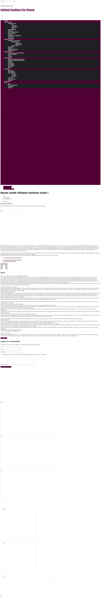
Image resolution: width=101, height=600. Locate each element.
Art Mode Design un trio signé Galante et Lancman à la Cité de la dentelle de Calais (19, 469)
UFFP (5, 82)
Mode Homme (15, 45)
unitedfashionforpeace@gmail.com (11, 389)
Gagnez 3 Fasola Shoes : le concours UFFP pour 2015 (15, 593)
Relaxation (14, 27)
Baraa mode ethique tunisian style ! (14, 257)
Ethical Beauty (8, 22)
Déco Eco (14, 75)
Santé (13, 28)
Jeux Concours (12, 79)
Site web (2, 352)
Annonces (10, 77)
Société (10, 61)
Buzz (9, 67)
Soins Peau (11, 36)
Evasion (14, 76)
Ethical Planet (8, 58)
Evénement (11, 62)
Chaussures (18, 43)
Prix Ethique (11, 64)
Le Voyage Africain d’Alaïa (7, 434)
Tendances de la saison (14, 40)
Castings (10, 80)
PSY (13, 24)
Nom (2, 347)
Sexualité (14, 25)
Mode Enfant (15, 41)
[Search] (14, 1)
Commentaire (4, 364)
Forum (9, 55)
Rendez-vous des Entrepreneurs (16, 60)
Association (7, 81)
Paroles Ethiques (12, 54)
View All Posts (4, 338)
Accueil (6, 20)
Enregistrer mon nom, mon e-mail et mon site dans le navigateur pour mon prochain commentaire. (24, 354)
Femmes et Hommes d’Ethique (16, 53)
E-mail (2, 349)
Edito (9, 83)
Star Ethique (11, 65)
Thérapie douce (12, 29)
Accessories (11, 46)
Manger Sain (11, 38)
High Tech (10, 70)
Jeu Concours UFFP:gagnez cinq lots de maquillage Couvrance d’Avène (19, 541)
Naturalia (10, 66)
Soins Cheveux (11, 33)
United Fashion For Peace (17, 9)
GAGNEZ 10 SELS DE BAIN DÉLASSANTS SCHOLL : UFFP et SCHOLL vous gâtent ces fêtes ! (24, 576)
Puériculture (18, 44)
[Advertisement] (50, 175)
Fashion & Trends (8, 39)
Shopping (10, 34)
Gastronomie (11, 71)
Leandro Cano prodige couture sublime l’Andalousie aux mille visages (16, 503)
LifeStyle (6, 69)
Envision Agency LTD (34, 598)
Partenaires (11, 86)
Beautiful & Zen (12, 23)
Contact (10, 87)
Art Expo (14, 74)
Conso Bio (10, 30)
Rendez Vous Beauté (13, 32)
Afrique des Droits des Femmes (16, 59)
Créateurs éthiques (13, 49)
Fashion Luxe (11, 50)
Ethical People (8, 51)
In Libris (10, 56)
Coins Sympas (11, 72)
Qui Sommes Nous (12, 85)
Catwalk (10, 48)
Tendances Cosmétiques (14, 35)
